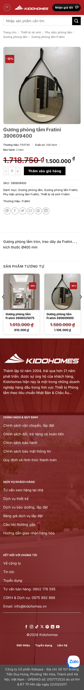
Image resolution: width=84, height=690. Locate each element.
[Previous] (3, 305)
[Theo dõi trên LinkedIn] (52, 627)
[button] (7, 7)
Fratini (26, 201)
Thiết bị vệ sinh (31, 32)
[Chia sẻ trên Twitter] (22, 210)
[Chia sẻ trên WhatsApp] (7, 210)
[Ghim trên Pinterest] (38, 210)
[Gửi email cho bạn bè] (30, 210)
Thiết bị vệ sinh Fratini (55, 194)
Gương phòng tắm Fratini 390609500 (60, 316)
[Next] (80, 305)
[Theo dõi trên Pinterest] (47, 627)
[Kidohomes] (31, 8)
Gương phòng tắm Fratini (48, 37)
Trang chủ (10, 32)
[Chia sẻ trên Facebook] (15, 210)
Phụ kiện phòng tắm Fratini (21, 194)
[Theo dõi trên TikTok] (36, 627)
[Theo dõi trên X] (42, 627)
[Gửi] (76, 21)
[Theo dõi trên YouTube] (57, 627)
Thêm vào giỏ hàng (44, 171)
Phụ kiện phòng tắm (58, 32)
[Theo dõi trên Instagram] (31, 627)
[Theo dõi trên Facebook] (26, 627)
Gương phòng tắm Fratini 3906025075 (20, 316)
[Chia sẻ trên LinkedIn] (46, 210)
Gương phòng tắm (15, 37)
